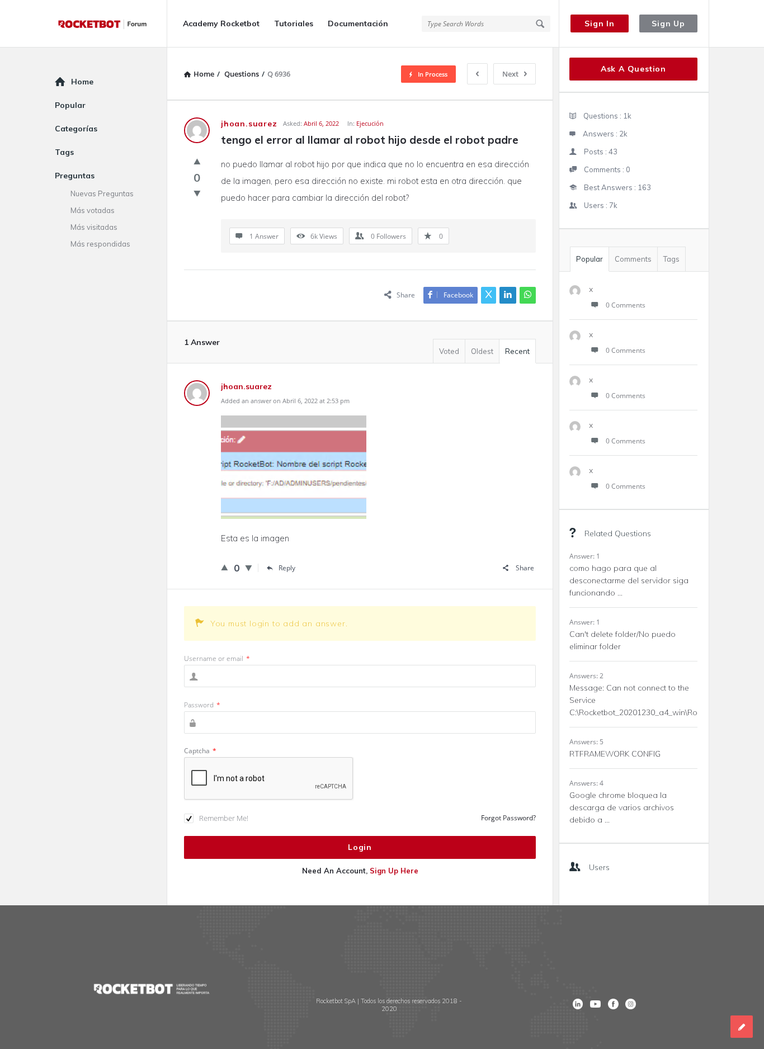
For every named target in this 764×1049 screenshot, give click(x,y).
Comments (633, 258)
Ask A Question (633, 69)
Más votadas (92, 210)
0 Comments (625, 305)
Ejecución (370, 123)
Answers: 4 (586, 783)
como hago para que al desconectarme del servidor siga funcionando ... (628, 580)
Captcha (200, 750)
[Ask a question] (741, 1026)
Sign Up (668, 23)
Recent (517, 351)
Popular (589, 258)
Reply (287, 568)
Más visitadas (93, 227)
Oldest (482, 351)
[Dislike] (197, 193)
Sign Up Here (394, 870)
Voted (449, 351)
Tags (671, 258)
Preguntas (75, 176)
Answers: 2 (586, 676)
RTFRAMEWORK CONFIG (615, 754)
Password (202, 705)
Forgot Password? (508, 818)
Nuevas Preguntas (102, 193)
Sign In (599, 23)
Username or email (217, 658)
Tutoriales (293, 23)
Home (82, 82)
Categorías (76, 129)
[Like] (197, 161)
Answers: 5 (586, 741)
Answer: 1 (584, 556)
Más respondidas (100, 243)
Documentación (358, 23)
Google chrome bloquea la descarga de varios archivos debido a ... (621, 807)
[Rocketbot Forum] (111, 24)
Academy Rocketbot (221, 23)
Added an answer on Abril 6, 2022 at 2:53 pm (285, 400)
